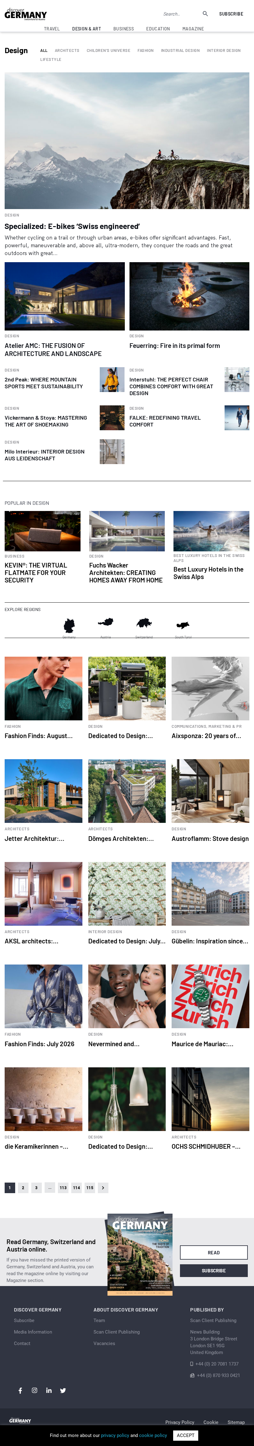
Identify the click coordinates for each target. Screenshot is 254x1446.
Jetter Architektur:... (34, 838)
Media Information (33, 1332)
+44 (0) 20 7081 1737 (217, 1364)
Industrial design (180, 50)
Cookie (211, 1422)
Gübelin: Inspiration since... (210, 941)
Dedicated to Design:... (120, 735)
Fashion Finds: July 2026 (39, 1043)
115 (89, 1188)
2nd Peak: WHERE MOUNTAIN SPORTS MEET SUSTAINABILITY (44, 383)
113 (63, 1188)
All (44, 50)
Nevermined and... (114, 1043)
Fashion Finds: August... (39, 735)
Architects (67, 50)
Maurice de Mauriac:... (203, 1043)
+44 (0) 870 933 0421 (218, 1375)
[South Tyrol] (183, 625)
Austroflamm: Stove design (210, 838)
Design (12, 215)
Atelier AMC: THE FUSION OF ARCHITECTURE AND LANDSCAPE (53, 349)
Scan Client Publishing (117, 1332)
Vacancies (104, 1343)
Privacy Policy (179, 1422)
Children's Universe (109, 50)
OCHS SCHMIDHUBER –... (206, 1146)
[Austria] (105, 625)
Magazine (193, 28)
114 (76, 1188)
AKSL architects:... (32, 941)
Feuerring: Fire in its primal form (174, 345)
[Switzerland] (144, 625)
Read (214, 1252)
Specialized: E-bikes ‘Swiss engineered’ (72, 225)
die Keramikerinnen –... (36, 1146)
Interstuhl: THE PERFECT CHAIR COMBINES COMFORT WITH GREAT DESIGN (171, 386)
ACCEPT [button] (186, 1435)
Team (99, 1320)
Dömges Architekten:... (121, 838)
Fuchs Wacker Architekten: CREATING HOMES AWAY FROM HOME (126, 572)
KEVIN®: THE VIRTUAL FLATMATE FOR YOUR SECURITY (36, 572)
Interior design (224, 50)
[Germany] (69, 625)
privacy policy (115, 1435)
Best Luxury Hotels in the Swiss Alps (208, 572)
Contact (22, 1343)
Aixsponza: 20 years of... (206, 735)
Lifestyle (51, 59)
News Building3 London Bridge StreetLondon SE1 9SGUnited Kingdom (213, 1342)
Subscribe (231, 13)
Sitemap (236, 1422)
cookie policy (153, 1435)
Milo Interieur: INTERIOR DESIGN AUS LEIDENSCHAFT (45, 455)
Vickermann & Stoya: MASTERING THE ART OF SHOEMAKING (46, 421)
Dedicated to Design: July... (127, 941)
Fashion (146, 50)
